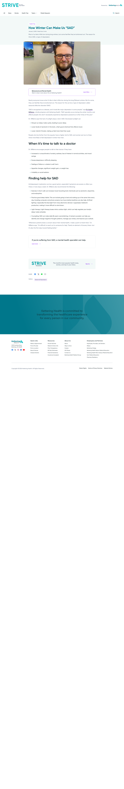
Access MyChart (52, 343)
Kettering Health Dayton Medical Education (98, 350)
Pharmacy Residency (92, 357)
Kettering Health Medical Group (73, 355)
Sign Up (88, 264)
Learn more (35, 244)
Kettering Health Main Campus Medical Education (100, 352)
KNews (88, 345)
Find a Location (34, 348)
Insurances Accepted (53, 355)
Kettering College (91, 348)
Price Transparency (52, 348)
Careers (67, 348)
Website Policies (108, 368)
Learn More (86, 92)
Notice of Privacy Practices (95, 368)
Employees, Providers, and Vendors (96, 343)
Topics (33, 13)
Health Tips (32, 24)
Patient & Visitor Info (53, 345)
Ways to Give (68, 345)
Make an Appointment (36, 343)
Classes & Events (34, 352)
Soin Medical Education (93, 355)
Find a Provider (34, 345)
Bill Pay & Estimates (53, 350)
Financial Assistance (53, 352)
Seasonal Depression (41, 279)
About (66, 343)
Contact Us (67, 352)
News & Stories (34, 350)
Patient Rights (83, 368)
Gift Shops (67, 350)
